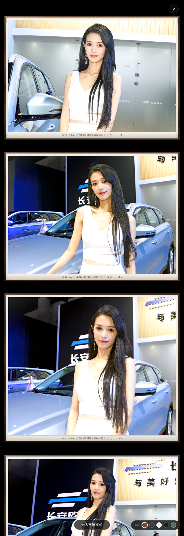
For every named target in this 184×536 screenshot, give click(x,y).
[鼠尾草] (173, 525)
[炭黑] (152, 525)
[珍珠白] (159, 525)
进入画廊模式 (92, 524)
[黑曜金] (166, 525)
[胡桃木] (145, 525)
